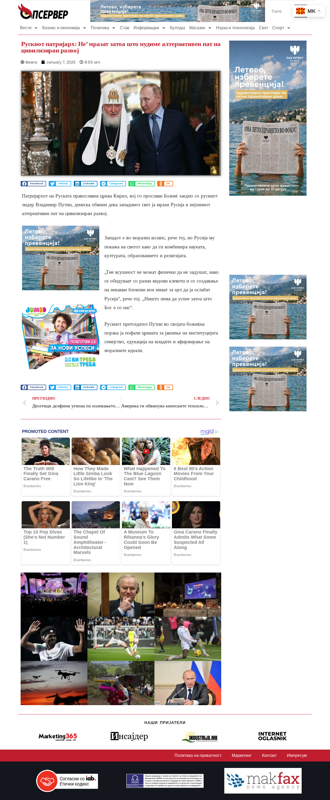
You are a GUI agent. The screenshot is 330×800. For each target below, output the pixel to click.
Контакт (269, 755)
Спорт (278, 28)
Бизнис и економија (61, 28)
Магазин (197, 28)
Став (124, 28)
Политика (100, 28)
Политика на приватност (198, 755)
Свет (263, 28)
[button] (33, 183)
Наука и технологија (235, 28)
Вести (25, 28)
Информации (146, 28)
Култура (177, 28)
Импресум (297, 755)
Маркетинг (242, 755)
